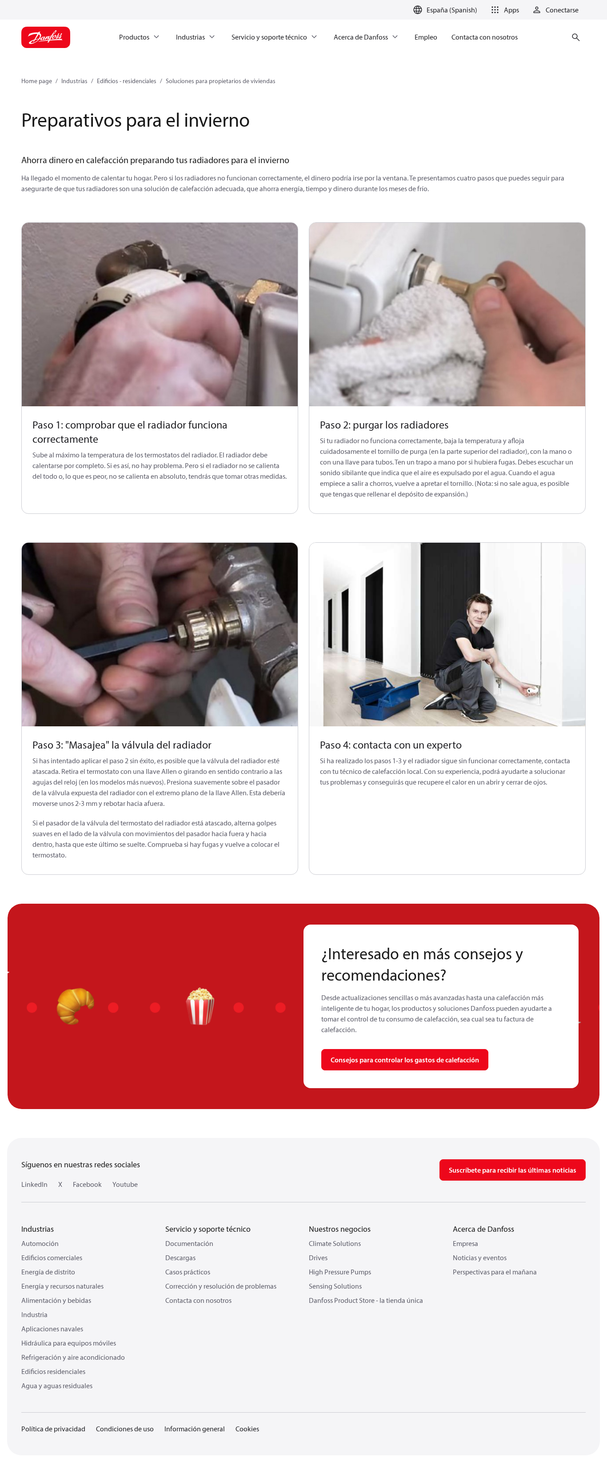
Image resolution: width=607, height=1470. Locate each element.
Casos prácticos (187, 1271)
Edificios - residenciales (126, 81)
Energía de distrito (48, 1271)
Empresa (465, 1243)
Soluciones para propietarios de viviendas (221, 81)
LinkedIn (34, 1184)
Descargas (180, 1257)
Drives (318, 1257)
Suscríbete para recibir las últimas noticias (512, 1170)
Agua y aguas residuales (56, 1385)
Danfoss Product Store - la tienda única (366, 1300)
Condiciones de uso (125, 1428)
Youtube (125, 1184)
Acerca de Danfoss (483, 1229)
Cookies (247, 1428)
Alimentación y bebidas (56, 1300)
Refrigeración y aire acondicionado (73, 1357)
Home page (36, 81)
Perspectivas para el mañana (495, 1271)
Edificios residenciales (53, 1371)
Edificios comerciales (51, 1257)
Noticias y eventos (480, 1257)
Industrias (74, 81)
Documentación (189, 1243)
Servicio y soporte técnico (208, 1229)
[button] (503, 10)
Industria (34, 1314)
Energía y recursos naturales (62, 1286)
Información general (194, 1428)
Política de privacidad (53, 1428)
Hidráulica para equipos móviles (68, 1342)
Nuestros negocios (340, 1229)
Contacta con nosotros (198, 1300)
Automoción (40, 1243)
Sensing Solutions (335, 1286)
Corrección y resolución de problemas (220, 1286)
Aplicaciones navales (52, 1328)
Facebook (87, 1184)
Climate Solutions (335, 1243)
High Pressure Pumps (340, 1271)
